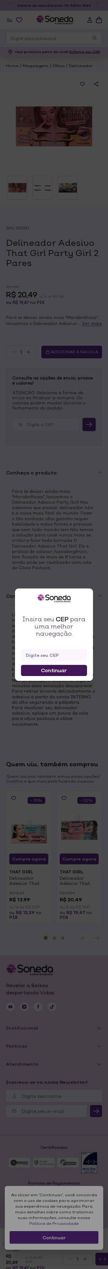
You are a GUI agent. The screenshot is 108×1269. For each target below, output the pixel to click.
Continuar (54, 670)
